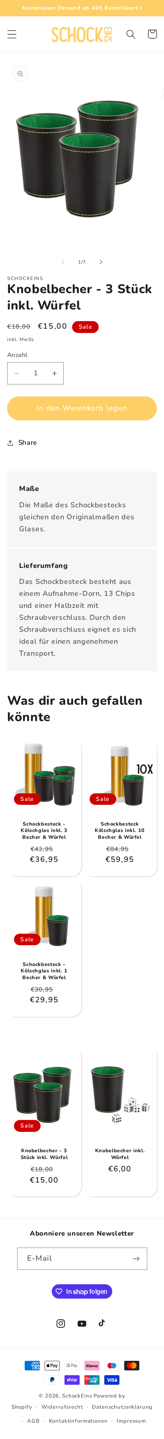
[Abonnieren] (136, 1259)
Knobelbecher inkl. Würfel (119, 1153)
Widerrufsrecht (62, 1407)
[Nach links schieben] (63, 262)
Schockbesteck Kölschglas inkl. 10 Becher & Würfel (120, 830)
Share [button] (27, 442)
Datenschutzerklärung (122, 1407)
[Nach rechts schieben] (101, 262)
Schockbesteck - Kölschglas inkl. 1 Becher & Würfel (44, 971)
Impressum (131, 1421)
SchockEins (77, 1396)
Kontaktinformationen (78, 1421)
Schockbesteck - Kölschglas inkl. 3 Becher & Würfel (44, 830)
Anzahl (17, 355)
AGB (33, 1421)
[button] (12, 34)
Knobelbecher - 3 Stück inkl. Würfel (44, 1153)
